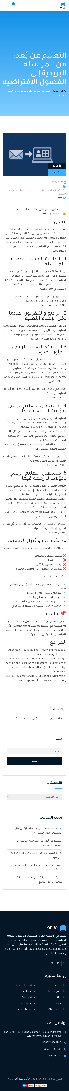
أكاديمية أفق (21, 1079)
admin (55, 182)
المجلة (60, 997)
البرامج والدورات (55, 991)
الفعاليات (27, 997)
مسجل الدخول (40, 718)
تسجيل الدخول (24, 1009)
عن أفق (59, 1003)
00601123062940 (51, 1043)
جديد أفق (28, 991)
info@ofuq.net (53, 1056)
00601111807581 (52, 1049)
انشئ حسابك (56, 1009)
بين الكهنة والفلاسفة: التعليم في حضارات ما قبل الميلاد (37, 192)
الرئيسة (59, 985)
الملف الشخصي (23, 985)
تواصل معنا (26, 1003)
